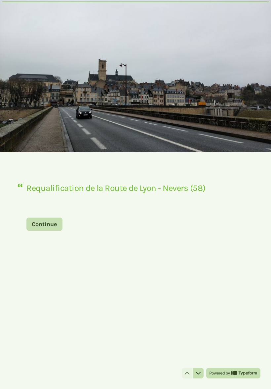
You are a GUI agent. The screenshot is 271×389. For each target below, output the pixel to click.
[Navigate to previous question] (187, 373)
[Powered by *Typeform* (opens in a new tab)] (233, 373)
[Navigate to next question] (198, 373)
